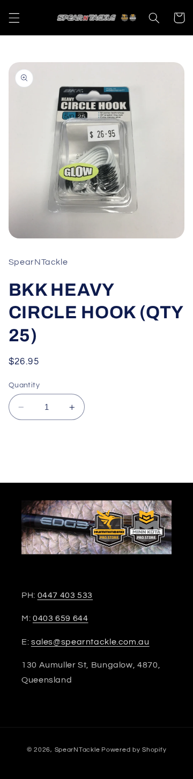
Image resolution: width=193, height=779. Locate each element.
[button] (14, 17)
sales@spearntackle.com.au (90, 642)
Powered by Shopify (133, 750)
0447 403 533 (65, 595)
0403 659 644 (60, 618)
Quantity (24, 385)
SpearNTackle (77, 750)
